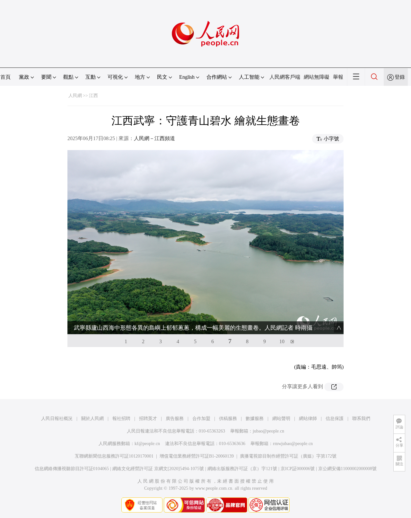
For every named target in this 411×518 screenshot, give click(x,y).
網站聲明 (281, 418)
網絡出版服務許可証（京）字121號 (242, 468)
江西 (93, 95)
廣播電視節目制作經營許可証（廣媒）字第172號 (288, 456)
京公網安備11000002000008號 (347, 468)
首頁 (5, 77)
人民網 (75, 95)
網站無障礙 (316, 77)
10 (281, 341)
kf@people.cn (147, 443)
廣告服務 (175, 418)
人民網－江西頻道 (154, 138)
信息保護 (335, 418)
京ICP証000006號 (298, 468)
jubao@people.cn (268, 431)
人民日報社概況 (57, 418)
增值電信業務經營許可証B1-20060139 (197, 456)
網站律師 (308, 418)
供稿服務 (228, 418)
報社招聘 (121, 418)
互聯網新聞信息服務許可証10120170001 (114, 456)
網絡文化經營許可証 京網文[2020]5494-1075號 (158, 468)
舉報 (338, 77)
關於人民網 (92, 418)
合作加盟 (201, 418)
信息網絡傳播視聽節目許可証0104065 (72, 468)
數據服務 (255, 418)
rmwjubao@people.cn (293, 443)
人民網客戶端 (284, 77)
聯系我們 (361, 418)
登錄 (400, 77)
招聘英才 (148, 418)
